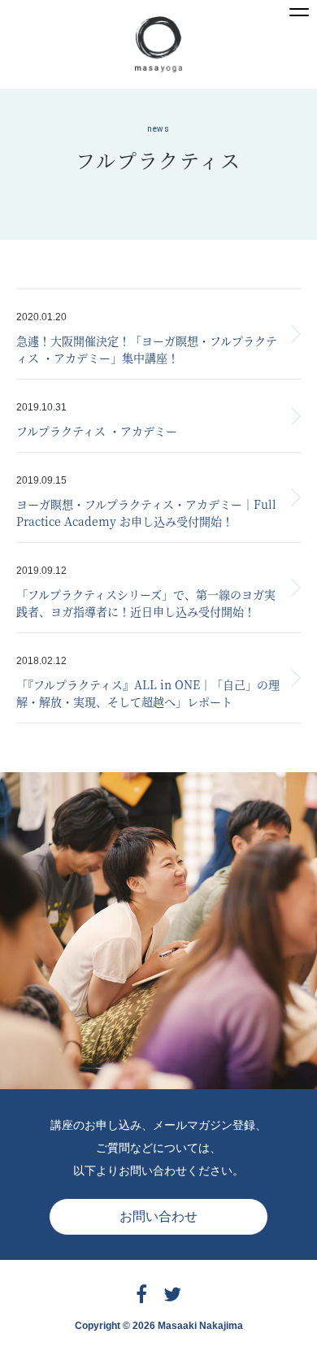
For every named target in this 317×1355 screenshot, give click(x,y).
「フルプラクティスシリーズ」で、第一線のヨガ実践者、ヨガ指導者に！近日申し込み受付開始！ (146, 602)
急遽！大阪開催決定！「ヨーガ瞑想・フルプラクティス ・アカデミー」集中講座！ (146, 349)
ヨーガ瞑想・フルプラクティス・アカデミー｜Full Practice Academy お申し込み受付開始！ (146, 512)
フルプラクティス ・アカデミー (96, 431)
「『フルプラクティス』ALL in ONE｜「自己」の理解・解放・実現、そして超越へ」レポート (148, 693)
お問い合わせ (158, 1216)
